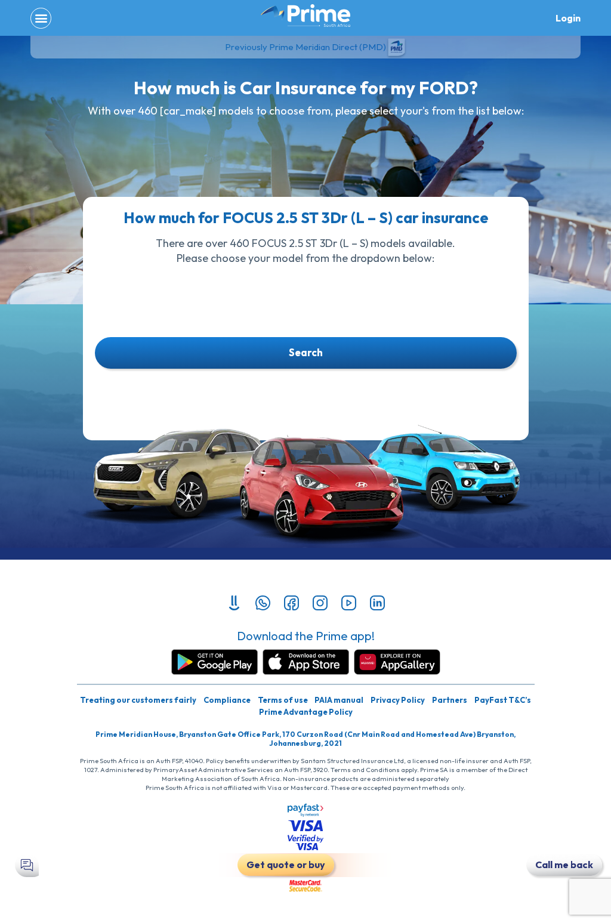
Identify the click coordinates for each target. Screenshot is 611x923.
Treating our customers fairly (138, 700)
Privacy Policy (398, 700)
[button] (40, 18)
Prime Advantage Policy (306, 712)
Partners (449, 700)
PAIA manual (338, 700)
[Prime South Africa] (305, 15)
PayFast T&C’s (502, 700)
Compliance (227, 700)
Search (306, 352)
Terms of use (283, 700)
